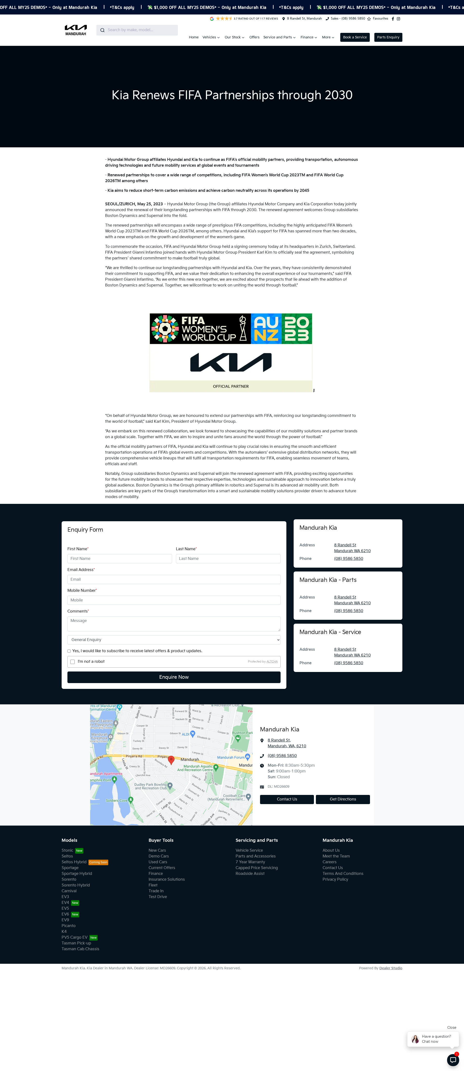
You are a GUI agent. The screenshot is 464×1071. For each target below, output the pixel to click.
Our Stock (233, 37)
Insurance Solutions (167, 879)
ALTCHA (272, 662)
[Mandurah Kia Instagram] (399, 19)
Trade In (156, 891)
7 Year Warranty (250, 862)
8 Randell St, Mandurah (304, 19)
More (326, 37)
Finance (307, 37)
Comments (78, 611)
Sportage (70, 868)
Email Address (81, 570)
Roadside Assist (250, 873)
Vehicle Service (249, 850)
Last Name (186, 549)
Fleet (153, 885)
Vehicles (209, 37)
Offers (254, 37)
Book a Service (355, 37)
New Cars (157, 850)
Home (194, 37)
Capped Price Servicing (257, 868)
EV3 (65, 897)
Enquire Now (174, 677)
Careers (330, 862)
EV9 (65, 920)
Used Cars (158, 862)
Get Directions (343, 799)
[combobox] (137, 30)
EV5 (65, 908)
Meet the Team (336, 856)
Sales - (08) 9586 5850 (348, 19)
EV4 (65, 902)
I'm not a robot (91, 661)
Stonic (67, 850)
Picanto (69, 926)
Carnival (69, 891)
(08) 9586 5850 (348, 559)
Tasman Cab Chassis (80, 949)
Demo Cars (159, 856)
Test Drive (158, 897)
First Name (77, 549)
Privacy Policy (335, 879)
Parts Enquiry (388, 37)
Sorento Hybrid (76, 885)
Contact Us (287, 799)
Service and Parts (277, 37)
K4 (64, 931)
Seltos (67, 856)
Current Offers (162, 868)
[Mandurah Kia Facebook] (394, 19)
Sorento (69, 879)
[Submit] (102, 30)
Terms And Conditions (343, 873)
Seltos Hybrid (74, 862)
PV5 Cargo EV (74, 937)
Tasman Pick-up (76, 943)
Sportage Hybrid (77, 873)
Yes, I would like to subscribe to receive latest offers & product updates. (137, 651)
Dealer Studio (390, 968)
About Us (331, 850)
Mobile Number (82, 590)
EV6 (65, 914)
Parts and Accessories (256, 856)
